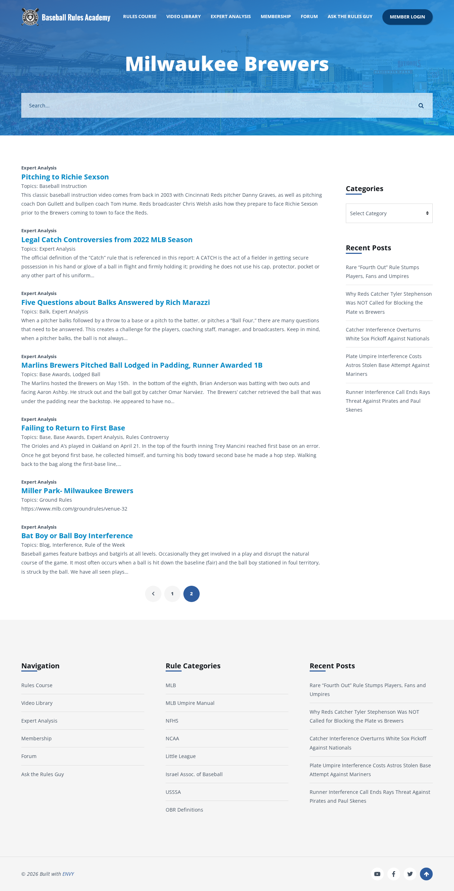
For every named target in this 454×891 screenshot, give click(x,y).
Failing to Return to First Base (73, 428)
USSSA (173, 792)
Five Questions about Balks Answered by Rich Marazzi (115, 302)
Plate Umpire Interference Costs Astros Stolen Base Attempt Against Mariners (388, 365)
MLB (171, 685)
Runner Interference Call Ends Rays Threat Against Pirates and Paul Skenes (388, 401)
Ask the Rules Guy (350, 16)
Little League (181, 756)
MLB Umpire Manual (190, 703)
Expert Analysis (231, 16)
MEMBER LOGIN (407, 17)
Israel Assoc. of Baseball (194, 774)
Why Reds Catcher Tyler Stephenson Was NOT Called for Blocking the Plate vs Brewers (389, 302)
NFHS (172, 720)
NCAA (172, 738)
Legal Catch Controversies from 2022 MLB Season (107, 239)
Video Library (183, 16)
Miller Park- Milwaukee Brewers (77, 490)
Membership (276, 16)
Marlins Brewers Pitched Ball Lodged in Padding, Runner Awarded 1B (141, 365)
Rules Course (139, 16)
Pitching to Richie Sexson (65, 177)
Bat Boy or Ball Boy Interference (77, 535)
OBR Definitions (184, 809)
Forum (309, 16)
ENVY (68, 873)
